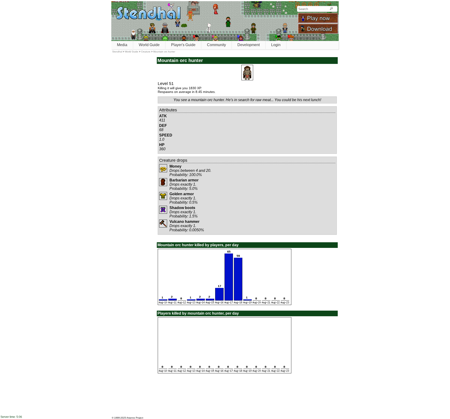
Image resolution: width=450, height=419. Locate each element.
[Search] (331, 9)
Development (248, 45)
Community (216, 45)
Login (276, 45)
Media (122, 45)
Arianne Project (135, 417)
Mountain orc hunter (164, 51)
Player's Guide (183, 45)
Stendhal (117, 51)
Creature (145, 51)
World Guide (149, 45)
